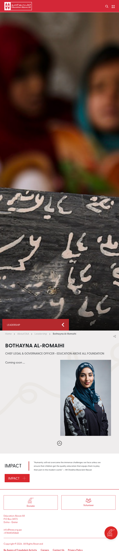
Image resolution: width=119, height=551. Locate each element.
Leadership (41, 333)
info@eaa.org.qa (13, 529)
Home (8, 333)
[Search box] (106, 6)
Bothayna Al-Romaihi (64, 333)
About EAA (23, 333)
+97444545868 (11, 532)
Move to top (59, 443)
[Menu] (111, 6)
